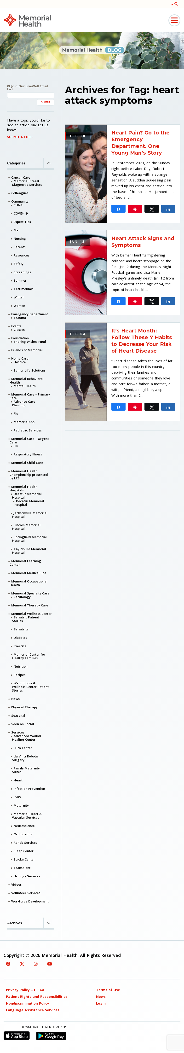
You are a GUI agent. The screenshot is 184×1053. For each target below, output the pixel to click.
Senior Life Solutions (30, 370)
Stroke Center (24, 859)
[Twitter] (22, 964)
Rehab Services (25, 842)
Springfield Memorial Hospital (29, 539)
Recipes (19, 675)
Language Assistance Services (32, 1010)
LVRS (17, 797)
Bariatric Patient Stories (25, 619)
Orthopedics (23, 834)
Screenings (22, 272)
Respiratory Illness (28, 454)
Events (16, 326)
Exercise (20, 646)
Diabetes (20, 637)
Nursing (20, 238)
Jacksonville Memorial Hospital (29, 515)
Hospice (20, 362)
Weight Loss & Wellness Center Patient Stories (30, 686)
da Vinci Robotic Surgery (25, 758)
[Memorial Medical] (27, 20)
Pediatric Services (28, 430)
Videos (16, 884)
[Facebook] (8, 964)
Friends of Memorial (27, 350)
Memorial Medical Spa (28, 573)
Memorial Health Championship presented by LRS (29, 474)
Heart (18, 780)
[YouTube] (49, 964)
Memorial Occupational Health (28, 583)
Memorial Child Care (27, 462)
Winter (19, 297)
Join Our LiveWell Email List (27, 88)
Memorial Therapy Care (29, 605)
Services (17, 732)
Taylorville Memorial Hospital (29, 551)
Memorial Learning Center (25, 563)
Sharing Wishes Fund (30, 341)
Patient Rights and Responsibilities (37, 996)
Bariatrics (21, 629)
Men (17, 230)
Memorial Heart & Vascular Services (27, 816)
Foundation (20, 338)
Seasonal (18, 715)
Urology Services (27, 876)
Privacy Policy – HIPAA (25, 990)
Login (101, 1003)
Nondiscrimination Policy (27, 1003)
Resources (21, 255)
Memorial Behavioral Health (27, 380)
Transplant (22, 868)
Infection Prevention (29, 788)
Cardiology (22, 597)
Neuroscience (24, 826)
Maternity (21, 805)
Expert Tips (22, 222)
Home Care (20, 358)
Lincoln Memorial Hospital (26, 527)
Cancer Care (20, 177)
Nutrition (21, 666)
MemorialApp (24, 422)
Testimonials (23, 289)
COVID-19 (21, 213)
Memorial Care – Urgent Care (29, 440)
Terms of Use (108, 990)
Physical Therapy (24, 707)
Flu (16, 413)
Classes (19, 329)
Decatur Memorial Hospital (27, 496)
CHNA (18, 205)
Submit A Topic (20, 137)
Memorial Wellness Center (31, 613)
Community (20, 201)
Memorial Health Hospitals (23, 488)
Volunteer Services (25, 893)
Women (19, 305)
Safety (18, 264)
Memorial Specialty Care (30, 593)
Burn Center (23, 748)
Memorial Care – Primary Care (30, 396)
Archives (14, 923)
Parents (19, 247)
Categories (16, 163)
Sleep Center (24, 851)
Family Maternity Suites (26, 770)
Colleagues (19, 193)
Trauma (20, 317)
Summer (20, 280)
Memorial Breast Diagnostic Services (27, 183)
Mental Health (25, 386)
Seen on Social (22, 724)
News (15, 699)
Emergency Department (29, 314)
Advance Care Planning (23, 403)
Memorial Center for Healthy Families (28, 656)
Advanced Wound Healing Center (26, 738)
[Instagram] (36, 964)
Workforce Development (30, 901)
